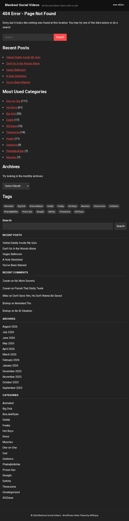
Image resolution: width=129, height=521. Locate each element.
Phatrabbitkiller (15, 151)
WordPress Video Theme (74, 515)
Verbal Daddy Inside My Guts (23, 57)
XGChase (11, 126)
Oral (5, 453)
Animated (8, 206)
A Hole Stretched (16, 76)
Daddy (10, 119)
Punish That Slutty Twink (29, 288)
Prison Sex (27, 212)
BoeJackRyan (36, 206)
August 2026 (10, 326)
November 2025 (12, 376)
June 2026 (9, 337)
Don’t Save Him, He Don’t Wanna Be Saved (37, 295)
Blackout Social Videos (22, 5)
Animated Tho (23, 303)
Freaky (10, 138)
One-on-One (13, 101)
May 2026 (8, 343)
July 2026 (8, 332)
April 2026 (9, 349)
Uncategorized (11, 492)
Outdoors (11, 144)
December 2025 (12, 371)
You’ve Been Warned (18, 82)
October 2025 (11, 382)
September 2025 (12, 387)
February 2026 (11, 360)
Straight (40, 212)
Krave (6, 436)
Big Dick (11, 113)
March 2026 (9, 354)
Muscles (11, 157)
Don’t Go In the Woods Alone (23, 63)
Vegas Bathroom (16, 69)
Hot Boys (11, 107)
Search (7, 220)
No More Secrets (25, 280)
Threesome (13, 132)
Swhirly (51, 212)
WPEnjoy (94, 515)
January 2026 (10, 365)
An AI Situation (23, 310)
